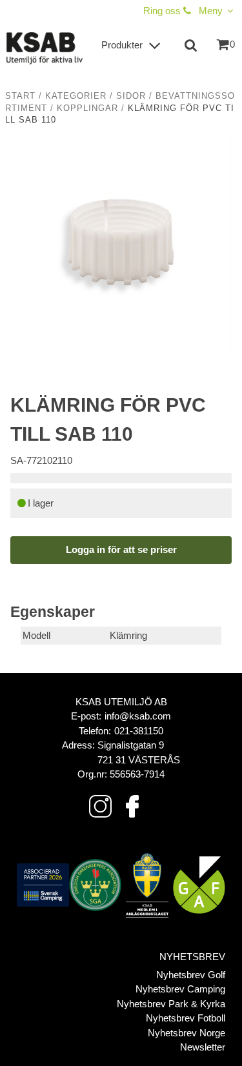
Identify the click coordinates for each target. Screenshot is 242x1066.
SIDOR (131, 96)
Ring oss (163, 10)
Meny (211, 10)
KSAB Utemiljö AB (121, 701)
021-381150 (138, 730)
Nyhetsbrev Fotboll (185, 1017)
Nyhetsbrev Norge (186, 1032)
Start (20, 96)
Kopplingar (87, 108)
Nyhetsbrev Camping (180, 988)
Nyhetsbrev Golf (190, 974)
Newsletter (202, 1046)
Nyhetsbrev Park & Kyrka (171, 1003)
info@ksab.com (138, 715)
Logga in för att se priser (121, 549)
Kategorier (75, 96)
